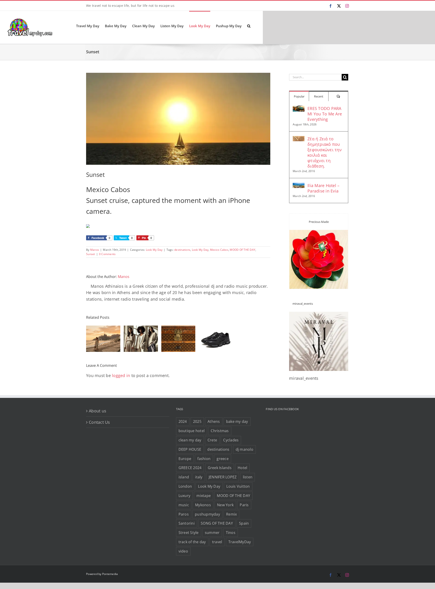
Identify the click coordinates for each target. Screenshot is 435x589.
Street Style (189, 532)
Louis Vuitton (238, 486)
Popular (299, 96)
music (184, 504)
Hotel (242, 467)
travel (217, 541)
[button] (248, 25)
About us (97, 411)
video (183, 551)
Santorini (187, 523)
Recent (318, 96)
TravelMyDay (239, 541)
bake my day (237, 421)
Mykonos (203, 504)
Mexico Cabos (219, 250)
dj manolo (244, 449)
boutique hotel (192, 430)
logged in (121, 375)
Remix (231, 514)
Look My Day (154, 250)
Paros (184, 514)
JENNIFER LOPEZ (223, 477)
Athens (214, 421)
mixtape (203, 495)
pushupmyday (207, 514)
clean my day (190, 440)
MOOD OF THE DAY (242, 250)
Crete (212, 440)
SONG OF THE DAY (217, 523)
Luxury (185, 495)
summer (212, 532)
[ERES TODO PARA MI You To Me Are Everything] (298, 109)
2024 (183, 421)
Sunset (90, 254)
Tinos (230, 532)
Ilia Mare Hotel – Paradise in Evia (323, 188)
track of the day (192, 541)
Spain (244, 523)
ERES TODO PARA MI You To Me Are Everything (324, 114)
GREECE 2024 (190, 467)
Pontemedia (110, 574)
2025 (197, 421)
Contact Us (99, 422)
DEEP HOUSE (190, 449)
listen (248, 477)
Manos (94, 250)
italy (198, 477)
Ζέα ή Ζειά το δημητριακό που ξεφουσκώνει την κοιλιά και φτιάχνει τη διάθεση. (324, 152)
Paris (244, 504)
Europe (185, 458)
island (184, 477)
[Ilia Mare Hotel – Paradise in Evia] (298, 186)
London (185, 486)
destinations (182, 250)
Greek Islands (220, 467)
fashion (203, 458)
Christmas (220, 430)
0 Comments (107, 254)
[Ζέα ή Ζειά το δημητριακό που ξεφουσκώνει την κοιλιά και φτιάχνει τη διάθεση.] (298, 139)
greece (223, 458)
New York (225, 504)
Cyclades (231, 440)
